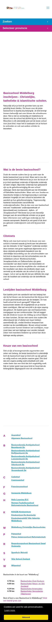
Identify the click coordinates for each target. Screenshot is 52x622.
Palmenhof (16, 534)
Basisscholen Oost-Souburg (32, 581)
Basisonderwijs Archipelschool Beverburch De (25, 446)
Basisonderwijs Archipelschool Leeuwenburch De (25, 457)
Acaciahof (16, 435)
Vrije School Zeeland (20, 559)
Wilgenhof (16, 565)
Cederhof (15, 477)
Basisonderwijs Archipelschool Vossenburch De (25, 469)
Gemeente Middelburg (21, 493)
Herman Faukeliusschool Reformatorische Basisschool (24, 504)
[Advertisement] (26, 60)
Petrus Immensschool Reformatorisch (28, 537)
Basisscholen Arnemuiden (31, 589)
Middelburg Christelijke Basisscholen (28, 527)
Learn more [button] (9, 610)
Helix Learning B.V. (20, 500)
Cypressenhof (17, 480)
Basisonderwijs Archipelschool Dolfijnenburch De (25, 452)
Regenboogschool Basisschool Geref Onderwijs (28, 544)
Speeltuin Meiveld (19, 553)
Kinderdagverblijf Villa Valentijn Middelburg (25, 519)
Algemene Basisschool (21, 438)
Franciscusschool (19, 487)
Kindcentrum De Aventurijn (23, 515)
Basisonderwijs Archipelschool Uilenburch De (25, 463)
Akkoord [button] (26, 617)
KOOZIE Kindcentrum (21, 512)
